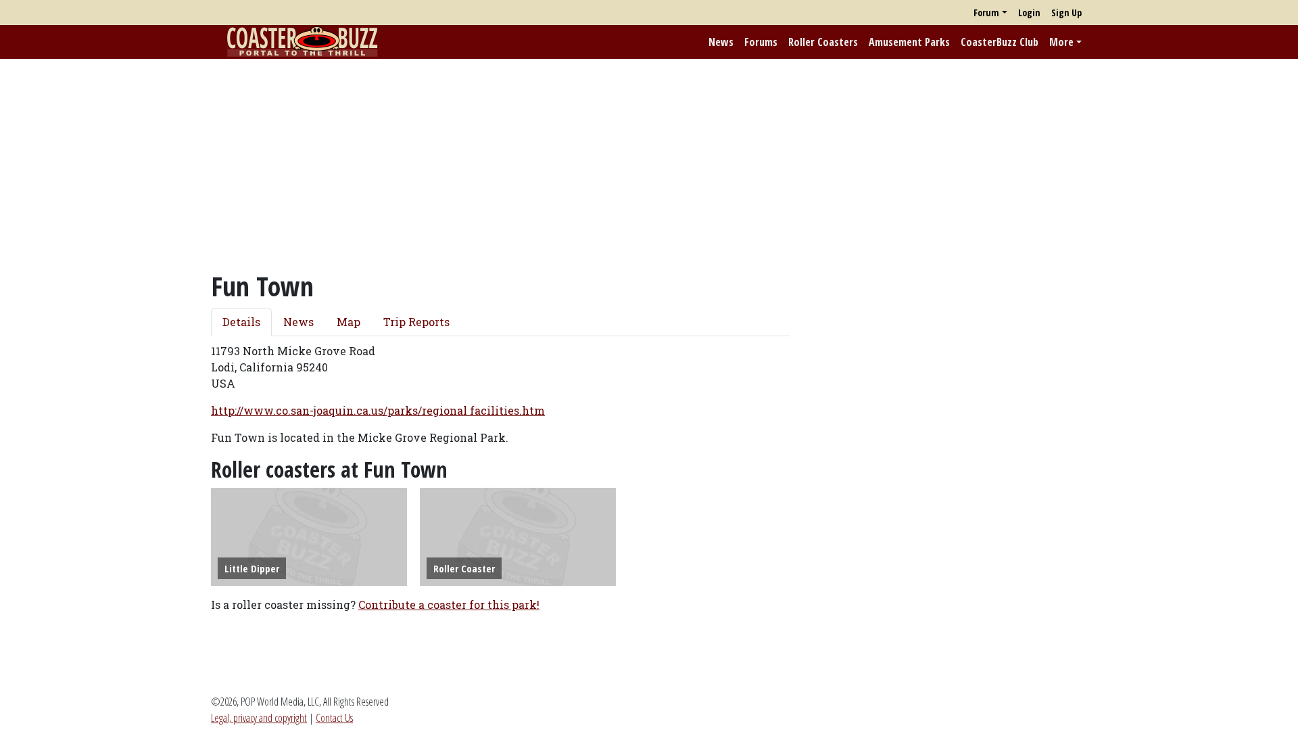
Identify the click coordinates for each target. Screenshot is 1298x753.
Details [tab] (241, 322)
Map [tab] (348, 322)
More (1061, 42)
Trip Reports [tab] (416, 322)
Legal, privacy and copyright (259, 717)
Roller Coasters (823, 42)
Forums (760, 42)
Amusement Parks (909, 42)
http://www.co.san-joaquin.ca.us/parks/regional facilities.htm (378, 410)
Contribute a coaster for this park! (448, 604)
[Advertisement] (649, 164)
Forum (986, 12)
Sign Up (1066, 12)
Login (1029, 12)
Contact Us (334, 717)
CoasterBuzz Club (999, 42)
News (721, 42)
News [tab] (298, 322)
